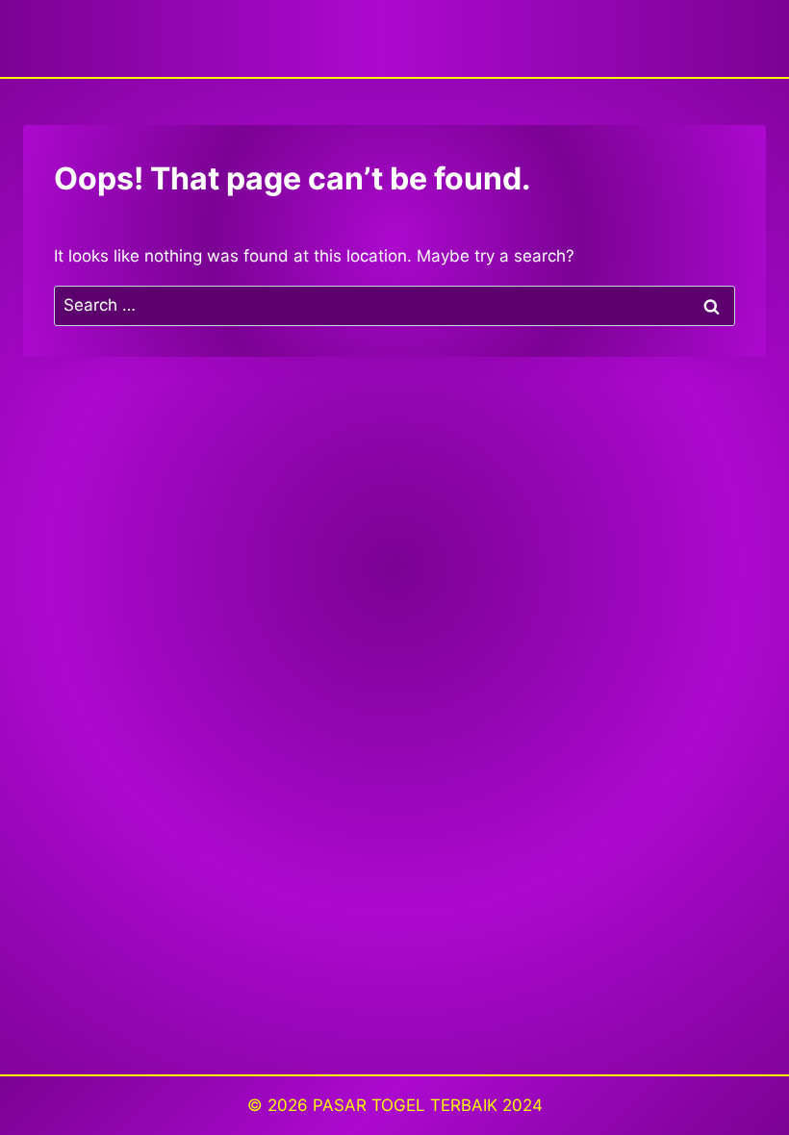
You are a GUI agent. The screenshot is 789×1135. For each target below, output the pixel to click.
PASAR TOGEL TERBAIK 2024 (428, 1105)
